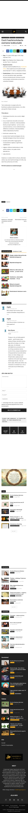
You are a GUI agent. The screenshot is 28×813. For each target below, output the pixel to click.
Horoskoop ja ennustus (15, 520)
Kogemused (13, 595)
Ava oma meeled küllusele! (16, 676)
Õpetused (12, 734)
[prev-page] (2, 299)
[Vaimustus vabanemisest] (5, 638)
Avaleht (3, 35)
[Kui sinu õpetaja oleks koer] (5, 497)
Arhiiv (3, 805)
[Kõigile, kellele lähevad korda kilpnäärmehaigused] (5, 257)
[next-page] (5, 299)
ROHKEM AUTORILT (17, 251)
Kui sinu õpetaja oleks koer (16, 495)
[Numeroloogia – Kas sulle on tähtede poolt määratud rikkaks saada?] (5, 669)
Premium (3, 295)
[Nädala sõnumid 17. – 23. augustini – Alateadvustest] (5, 518)
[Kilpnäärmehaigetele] (5, 264)
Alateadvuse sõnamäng (16, 524)
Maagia (12, 603)
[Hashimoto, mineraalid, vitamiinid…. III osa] (5, 278)
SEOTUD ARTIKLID (6, 251)
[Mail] (14, 799)
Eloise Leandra (7, 45)
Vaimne (12, 617)
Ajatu (12, 496)
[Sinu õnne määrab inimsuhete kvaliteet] (5, 646)
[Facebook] (7, 50)
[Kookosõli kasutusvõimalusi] (5, 572)
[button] (2, 32)
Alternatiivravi (12, 37)
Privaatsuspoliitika (14, 805)
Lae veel (13, 531)
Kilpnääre (8, 201)
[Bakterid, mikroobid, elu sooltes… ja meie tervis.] (5, 271)
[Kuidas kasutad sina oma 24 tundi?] (5, 504)
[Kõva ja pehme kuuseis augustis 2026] (5, 733)
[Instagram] (10, 799)
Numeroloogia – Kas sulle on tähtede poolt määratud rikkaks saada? (18, 669)
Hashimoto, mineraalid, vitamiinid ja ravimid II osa (7, 221)
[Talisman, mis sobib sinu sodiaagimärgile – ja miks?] (5, 725)
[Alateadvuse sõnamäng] (5, 525)
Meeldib (5, 427)
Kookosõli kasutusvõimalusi (17, 571)
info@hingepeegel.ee (20, 789)
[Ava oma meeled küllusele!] (5, 677)
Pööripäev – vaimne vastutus (17, 615)
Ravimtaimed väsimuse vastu (21, 220)
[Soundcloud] (18, 799)
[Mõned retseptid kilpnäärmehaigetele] (5, 285)
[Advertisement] (14, 15)
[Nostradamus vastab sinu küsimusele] (5, 601)
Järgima (14, 427)
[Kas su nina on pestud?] (5, 624)
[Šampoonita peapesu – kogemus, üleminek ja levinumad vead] (5, 594)
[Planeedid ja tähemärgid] (5, 511)
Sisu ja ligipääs (22, 805)
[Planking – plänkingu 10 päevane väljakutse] (5, 580)
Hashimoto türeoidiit (20, 37)
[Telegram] (21, 50)
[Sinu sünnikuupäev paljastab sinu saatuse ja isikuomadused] (5, 685)
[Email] (18, 50)
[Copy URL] (24, 50)
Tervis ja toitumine (10, 35)
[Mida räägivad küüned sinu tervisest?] (5, 587)
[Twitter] (11, 50)
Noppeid (12, 638)
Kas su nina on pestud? (16, 622)
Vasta (8, 314)
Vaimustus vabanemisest (16, 637)
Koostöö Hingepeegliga (7, 745)
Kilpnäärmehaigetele (16, 262)
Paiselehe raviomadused (16, 629)
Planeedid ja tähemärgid (16, 509)
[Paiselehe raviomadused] (5, 631)
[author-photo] (14, 235)
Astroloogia (13, 727)
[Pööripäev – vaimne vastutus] (5, 617)
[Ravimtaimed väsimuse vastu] (5, 293)
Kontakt (3, 743)
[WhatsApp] (14, 50)
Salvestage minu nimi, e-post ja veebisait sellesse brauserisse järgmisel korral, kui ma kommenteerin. (12, 404)
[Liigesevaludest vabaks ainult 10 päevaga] (5, 692)
